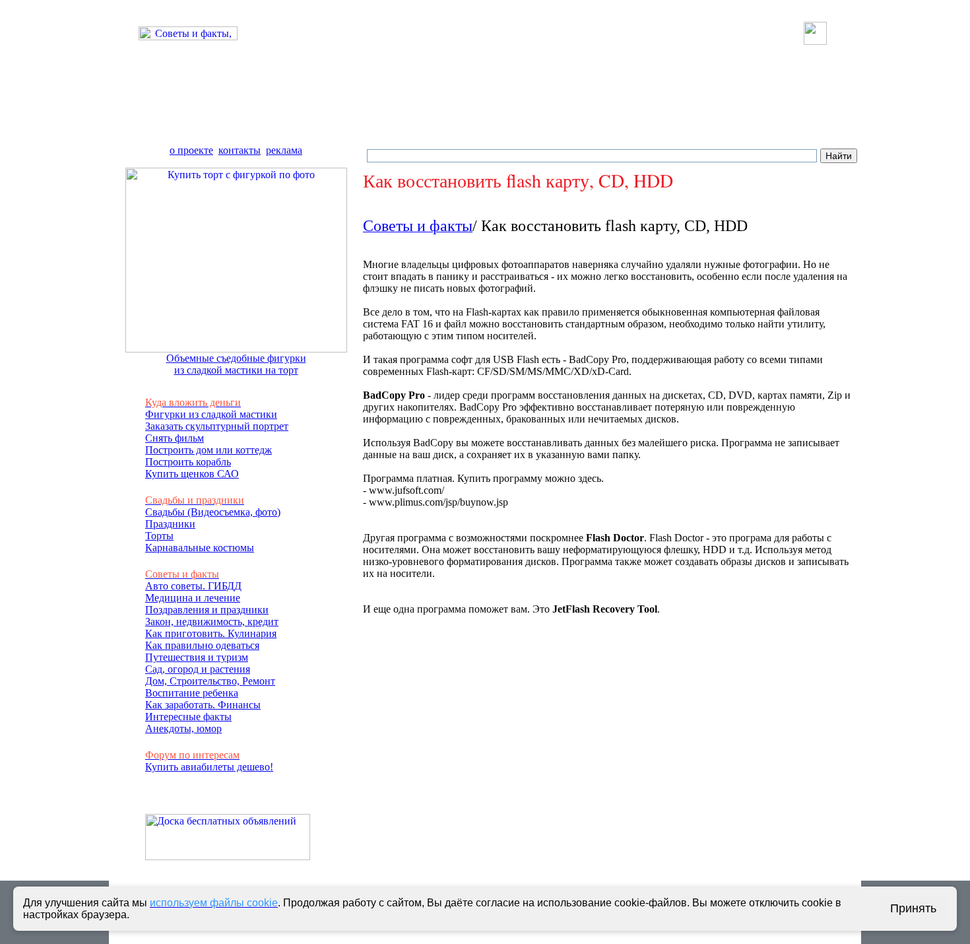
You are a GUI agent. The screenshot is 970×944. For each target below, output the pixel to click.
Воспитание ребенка (191, 692)
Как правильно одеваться (202, 645)
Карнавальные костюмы (199, 547)
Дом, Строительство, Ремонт (210, 681)
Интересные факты (188, 716)
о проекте (191, 150)
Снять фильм (174, 438)
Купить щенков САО (192, 473)
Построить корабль (188, 461)
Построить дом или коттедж (208, 449)
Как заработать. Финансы (203, 704)
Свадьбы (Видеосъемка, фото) (212, 512)
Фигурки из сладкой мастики (211, 414)
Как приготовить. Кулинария (210, 633)
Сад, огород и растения (197, 669)
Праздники (170, 523)
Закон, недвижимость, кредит (211, 621)
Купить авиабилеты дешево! (209, 766)
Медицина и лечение (192, 597)
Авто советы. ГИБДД (193, 585)
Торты (159, 535)
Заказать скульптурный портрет (216, 426)
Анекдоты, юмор (183, 728)
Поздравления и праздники (207, 609)
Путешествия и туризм (196, 657)
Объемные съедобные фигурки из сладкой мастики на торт (236, 364)
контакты (239, 150)
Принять (913, 908)
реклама (284, 150)
